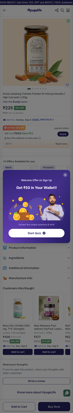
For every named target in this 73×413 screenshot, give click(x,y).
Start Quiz (34, 233)
